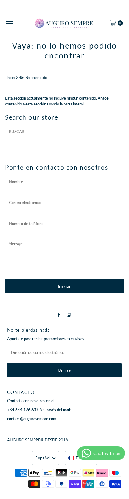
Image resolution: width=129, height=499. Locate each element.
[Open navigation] (10, 23)
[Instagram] (69, 314)
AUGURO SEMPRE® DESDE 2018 (37, 440)
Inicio (11, 77)
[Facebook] (59, 314)
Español (43, 458)
